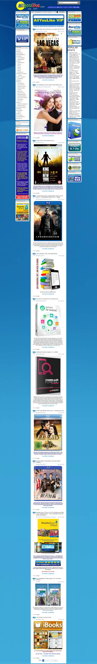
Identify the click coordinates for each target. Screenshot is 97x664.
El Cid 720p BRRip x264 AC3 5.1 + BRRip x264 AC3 (50, 410)
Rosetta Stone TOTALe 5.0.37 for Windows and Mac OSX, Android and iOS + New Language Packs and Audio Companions (50, 514)
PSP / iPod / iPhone (22, 97)
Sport (18, 113)
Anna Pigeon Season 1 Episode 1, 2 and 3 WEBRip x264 (74, 116)
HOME (32, 12)
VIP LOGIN (44, 12)
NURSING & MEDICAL (21, 107)
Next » (56, 660)
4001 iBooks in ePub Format (43, 617)
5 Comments (62, 354)
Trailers (20, 99)
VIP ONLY (19, 118)
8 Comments (62, 581)
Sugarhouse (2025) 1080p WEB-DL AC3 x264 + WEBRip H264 (74, 112)
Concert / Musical (23, 103)
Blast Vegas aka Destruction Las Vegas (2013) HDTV (50, 29)
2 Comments (62, 412)
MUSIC (18, 102)
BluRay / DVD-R (22, 86)
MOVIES (18, 81)
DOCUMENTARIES (20, 54)
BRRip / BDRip (21, 88)
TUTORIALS (19, 115)
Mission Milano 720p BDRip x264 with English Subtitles (48, 461)
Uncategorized (20, 116)
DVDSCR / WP (21, 92)
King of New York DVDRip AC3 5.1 (45, 140)
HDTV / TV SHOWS (20, 76)
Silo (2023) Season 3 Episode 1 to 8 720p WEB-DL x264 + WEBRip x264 (74, 67)
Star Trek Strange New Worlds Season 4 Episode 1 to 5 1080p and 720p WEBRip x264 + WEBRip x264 (74, 98)
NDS (19, 64)
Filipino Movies (22, 94)
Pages (40, 660)
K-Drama (20, 78)
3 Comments (62, 619)
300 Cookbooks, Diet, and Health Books (46, 253)
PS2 (19, 67)
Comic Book (21, 57)
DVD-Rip (20, 91)
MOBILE (18, 80)
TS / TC (20, 100)
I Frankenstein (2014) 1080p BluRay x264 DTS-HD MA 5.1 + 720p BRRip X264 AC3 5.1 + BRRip (49, 196)
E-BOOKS (19, 56)
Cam (19, 89)
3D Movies (21, 83)
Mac (19, 111)
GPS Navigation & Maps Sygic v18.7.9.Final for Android (48, 579)
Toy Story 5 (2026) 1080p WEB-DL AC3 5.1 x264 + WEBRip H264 (74, 85)
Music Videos (21, 105)
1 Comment (62, 255)
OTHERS (18, 108)
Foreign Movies (22, 96)
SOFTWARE (19, 110)
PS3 (19, 68)
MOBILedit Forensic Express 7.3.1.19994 (47, 352)
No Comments (61, 31)
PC (19, 65)
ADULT (18, 49)
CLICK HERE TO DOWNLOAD (48, 80)
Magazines (21, 59)
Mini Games (21, 62)
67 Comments (61, 517)
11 (52, 660)
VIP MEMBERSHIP (38, 12)
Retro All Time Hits (73, 81)
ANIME (18, 51)
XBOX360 (20, 72)
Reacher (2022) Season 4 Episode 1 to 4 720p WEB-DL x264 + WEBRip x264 (74, 89)
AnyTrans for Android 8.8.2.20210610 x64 (47, 299)
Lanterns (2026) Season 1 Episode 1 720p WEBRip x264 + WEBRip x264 (74, 77)
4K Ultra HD (21, 84)
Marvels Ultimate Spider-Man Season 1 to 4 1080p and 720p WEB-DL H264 (74, 61)
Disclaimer (50, 12)
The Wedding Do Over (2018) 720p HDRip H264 (49, 85)
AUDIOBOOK (19, 53)
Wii (19, 70)
